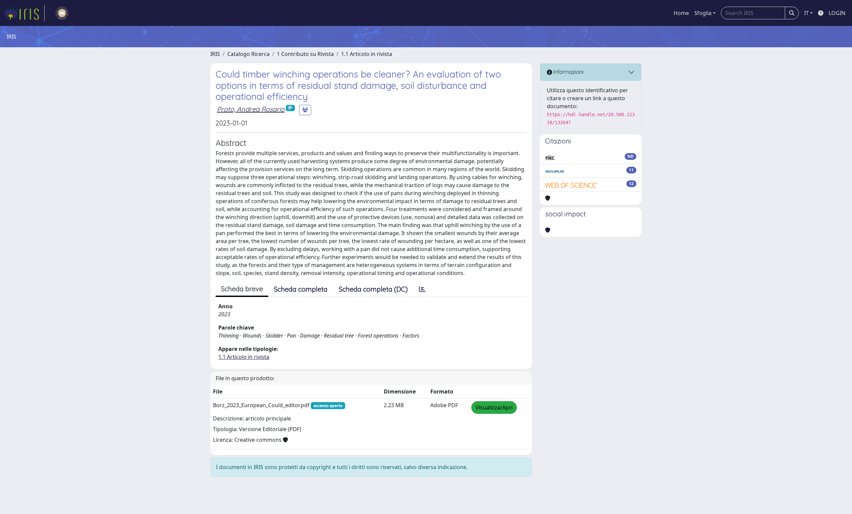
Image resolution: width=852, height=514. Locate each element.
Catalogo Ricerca (248, 54)
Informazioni (567, 72)
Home (681, 13)
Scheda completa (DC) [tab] (373, 289)
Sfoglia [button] (703, 13)
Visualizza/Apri (494, 407)
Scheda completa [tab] (300, 289)
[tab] (422, 289)
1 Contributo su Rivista (305, 54)
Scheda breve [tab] (242, 289)
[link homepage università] (62, 13)
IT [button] (806, 13)
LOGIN (837, 13)
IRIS (215, 54)
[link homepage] (24, 13)
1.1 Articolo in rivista (366, 54)
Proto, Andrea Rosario (251, 109)
